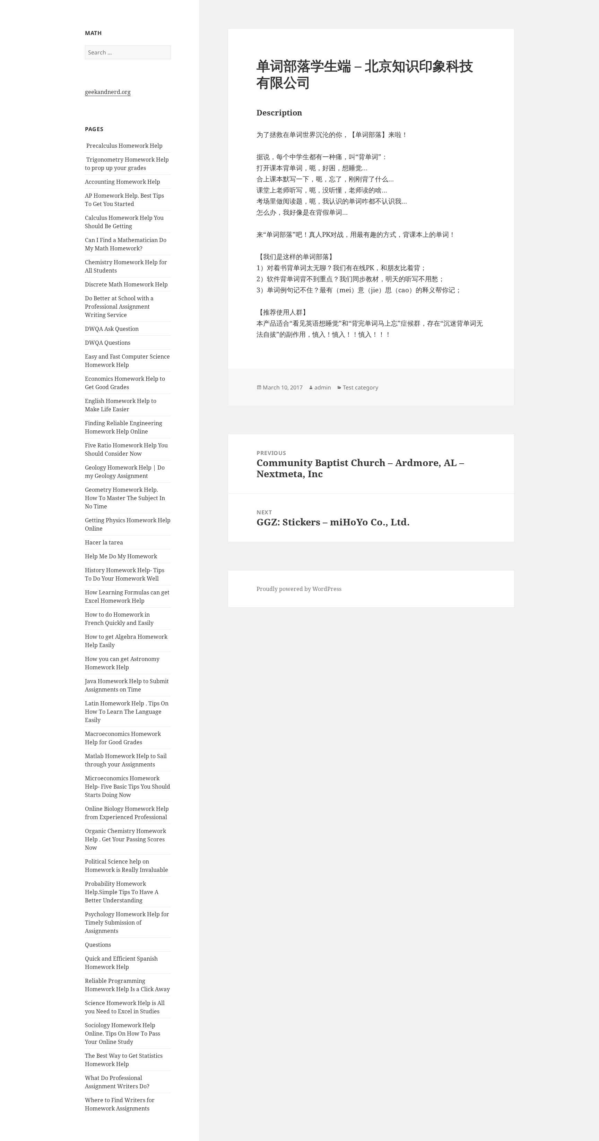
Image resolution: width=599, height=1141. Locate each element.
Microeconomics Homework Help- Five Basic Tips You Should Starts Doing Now (127, 786)
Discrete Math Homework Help (126, 284)
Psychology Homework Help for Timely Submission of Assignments (127, 922)
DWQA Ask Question (112, 329)
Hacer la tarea (104, 542)
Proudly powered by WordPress (299, 589)
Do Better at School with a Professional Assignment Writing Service (119, 306)
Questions (98, 945)
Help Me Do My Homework (121, 556)
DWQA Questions (107, 342)
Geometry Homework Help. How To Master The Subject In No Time (125, 498)
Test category (360, 387)
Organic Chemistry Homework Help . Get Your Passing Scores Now (125, 839)
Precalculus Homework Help (124, 145)
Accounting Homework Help (122, 182)
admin (322, 387)
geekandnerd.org (108, 92)
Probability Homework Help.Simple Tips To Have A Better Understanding (121, 892)
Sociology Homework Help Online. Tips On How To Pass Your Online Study (122, 1033)
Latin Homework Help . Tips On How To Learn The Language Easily (126, 712)
